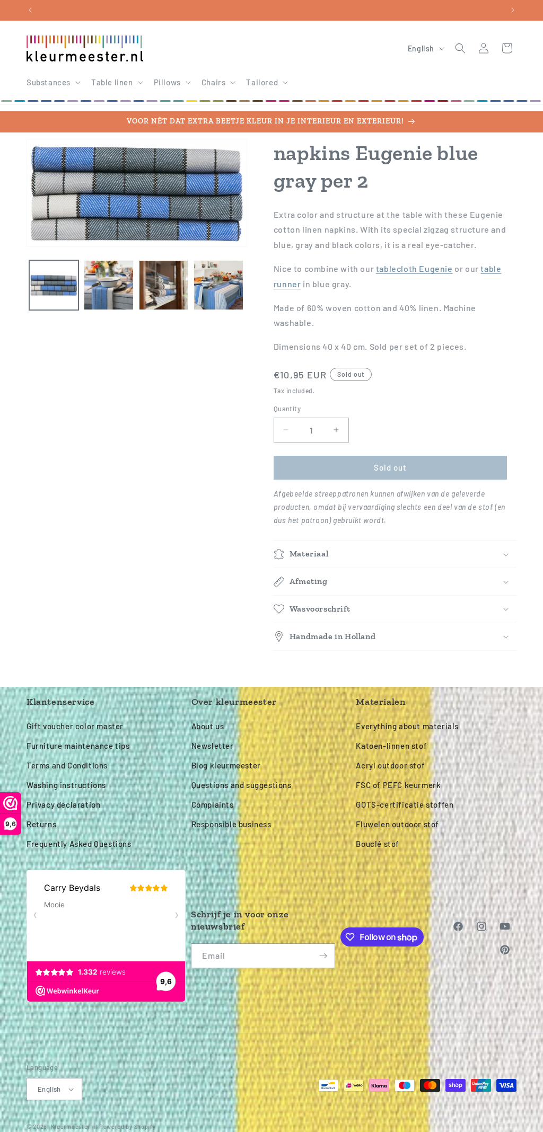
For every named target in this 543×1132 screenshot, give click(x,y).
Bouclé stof (377, 843)
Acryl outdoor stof (390, 765)
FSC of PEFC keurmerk (398, 785)
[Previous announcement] (30, 10)
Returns (41, 824)
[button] (52, 82)
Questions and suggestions (241, 785)
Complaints (212, 804)
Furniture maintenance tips (78, 745)
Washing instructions (66, 785)
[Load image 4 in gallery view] (218, 284)
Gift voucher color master (75, 726)
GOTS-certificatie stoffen (404, 804)
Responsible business (231, 824)
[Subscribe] (323, 955)
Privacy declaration (63, 804)
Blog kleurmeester (226, 765)
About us (207, 726)
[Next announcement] (512, 10)
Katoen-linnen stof (391, 745)
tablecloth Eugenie (414, 268)
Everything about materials (407, 726)
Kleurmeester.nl (74, 1126)
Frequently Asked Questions (79, 843)
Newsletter (212, 745)
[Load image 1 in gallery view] (53, 284)
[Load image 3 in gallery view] (163, 284)
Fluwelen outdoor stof (397, 824)
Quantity (287, 408)
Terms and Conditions (67, 765)
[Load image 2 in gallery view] (108, 284)
